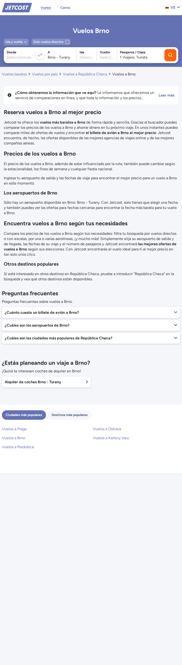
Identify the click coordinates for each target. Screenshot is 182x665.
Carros (65, 8)
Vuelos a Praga (14, 429)
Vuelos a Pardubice (18, 447)
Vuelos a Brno (13, 438)
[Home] (17, 7)
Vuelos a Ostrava (107, 429)
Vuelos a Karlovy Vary (111, 438)
